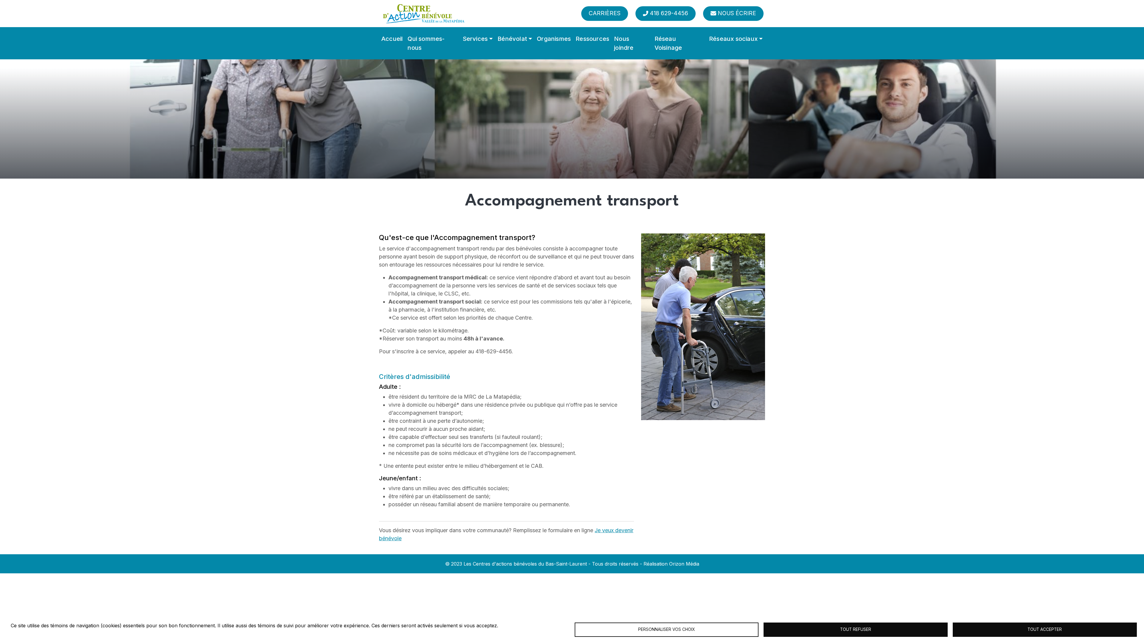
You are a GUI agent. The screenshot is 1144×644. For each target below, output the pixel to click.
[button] (703, 326)
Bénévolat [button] (512, 38)
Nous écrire (737, 13)
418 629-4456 (669, 13)
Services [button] (475, 38)
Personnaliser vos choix (666, 629)
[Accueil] (423, 13)
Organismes (554, 38)
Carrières (605, 13)
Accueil (392, 38)
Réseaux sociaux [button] (733, 38)
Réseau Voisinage (668, 43)
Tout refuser (855, 629)
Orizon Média (684, 564)
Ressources (592, 38)
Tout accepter (1045, 629)
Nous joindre (623, 43)
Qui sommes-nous (426, 43)
